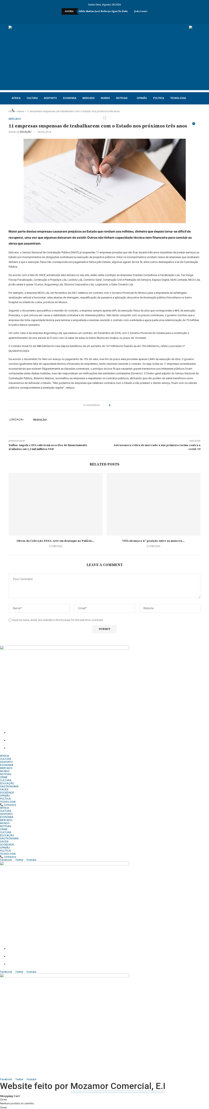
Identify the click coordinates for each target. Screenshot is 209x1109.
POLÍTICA (158, 98)
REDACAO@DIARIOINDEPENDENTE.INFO (51, 748)
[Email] (110, 18)
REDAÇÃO (25, 132)
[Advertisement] (104, 61)
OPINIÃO (142, 98)
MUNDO (105, 98)
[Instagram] (97, 18)
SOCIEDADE (7, 792)
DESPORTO (50, 98)
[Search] (198, 126)
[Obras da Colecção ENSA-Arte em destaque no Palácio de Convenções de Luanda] (55, 504)
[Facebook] (88, 18)
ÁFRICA (16, 98)
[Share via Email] (124, 405)
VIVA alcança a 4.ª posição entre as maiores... (153, 541)
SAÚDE (4, 789)
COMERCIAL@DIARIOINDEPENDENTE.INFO (54, 740)
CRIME (4, 777)
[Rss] (121, 18)
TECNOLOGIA (178, 98)
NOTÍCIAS (122, 98)
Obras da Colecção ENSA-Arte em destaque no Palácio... (55, 541)
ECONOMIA (69, 98)
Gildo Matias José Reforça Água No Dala (103, 11)
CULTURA (32, 98)
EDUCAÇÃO (7, 783)
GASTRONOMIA (9, 786)
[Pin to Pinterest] (120, 405)
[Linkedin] (102, 18)
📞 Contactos (21, 110)
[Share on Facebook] (114, 405)
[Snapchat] (116, 18)
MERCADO (88, 98)
